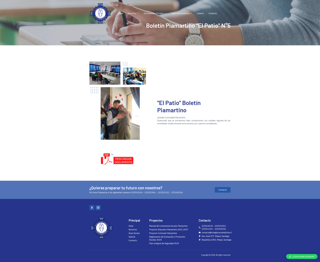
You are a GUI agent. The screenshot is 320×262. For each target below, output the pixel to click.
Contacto (213, 13)
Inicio (120, 13)
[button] (302, 256)
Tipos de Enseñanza (180, 13)
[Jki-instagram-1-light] (98, 207)
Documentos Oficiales (154, 13)
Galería (200, 13)
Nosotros (132, 13)
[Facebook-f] (91, 207)
